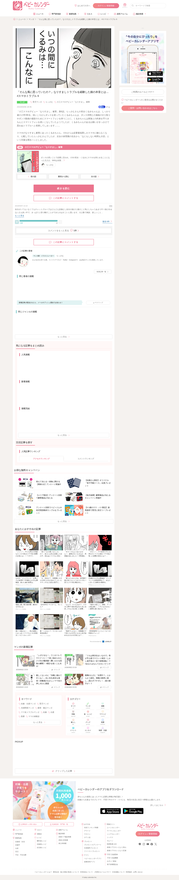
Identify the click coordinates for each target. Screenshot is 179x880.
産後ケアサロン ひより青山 (116, 847)
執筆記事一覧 (101, 272)
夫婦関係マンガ (27, 708)
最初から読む (63, 176)
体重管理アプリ (89, 862)
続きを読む (63, 188)
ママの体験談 (33, 716)
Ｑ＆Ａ (89, 14)
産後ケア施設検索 (65, 837)
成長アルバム (122, 14)
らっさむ (49, 102)
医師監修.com (112, 844)
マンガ (31, 19)
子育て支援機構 (112, 858)
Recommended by (96, 641)
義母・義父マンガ (45, 708)
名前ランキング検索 (91, 827)
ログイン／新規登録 (106, 6)
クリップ (99, 302)
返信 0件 (106, 221)
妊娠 (45, 712)
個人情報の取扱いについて (69, 872)
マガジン (87, 834)
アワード (87, 831)
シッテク (110, 837)
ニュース (40, 14)
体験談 (39, 834)
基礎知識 (72, 14)
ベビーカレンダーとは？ (43, 872)
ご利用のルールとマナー (142, 92)
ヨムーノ (110, 841)
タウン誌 (87, 837)
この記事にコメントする (65, 198)
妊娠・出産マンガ (28, 704)
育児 (16, 852)
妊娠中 (17, 845)
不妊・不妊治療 (20, 855)
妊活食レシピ (41, 847)
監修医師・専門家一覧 (60, 824)
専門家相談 (56, 14)
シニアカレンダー (113, 834)
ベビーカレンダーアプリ (92, 858)
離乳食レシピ (41, 841)
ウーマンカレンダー (114, 831)
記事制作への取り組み (29, 824)
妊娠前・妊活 (20, 842)
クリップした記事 (63, 771)
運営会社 (56, 872)
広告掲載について (118, 872)
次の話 (94, 176)
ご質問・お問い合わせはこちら (142, 108)
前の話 (33, 176)
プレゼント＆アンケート (92, 845)
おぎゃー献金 (111, 861)
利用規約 (129, 872)
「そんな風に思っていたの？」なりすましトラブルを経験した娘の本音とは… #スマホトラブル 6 (77, 19)
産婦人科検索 (63, 840)
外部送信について (86, 872)
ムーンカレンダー (113, 827)
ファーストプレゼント (92, 851)
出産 (52, 712)
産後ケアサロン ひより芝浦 (116, 850)
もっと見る (62, 337)
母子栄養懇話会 (112, 864)
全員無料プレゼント (91, 848)
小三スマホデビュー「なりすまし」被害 (73, 102)
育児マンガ (37, 102)
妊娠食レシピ (41, 844)
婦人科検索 (62, 843)
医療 (23, 716)
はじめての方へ (83, 6)
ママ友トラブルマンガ (30, 712)
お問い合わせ (138, 872)
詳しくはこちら (156, 805)
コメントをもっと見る (62, 230)
